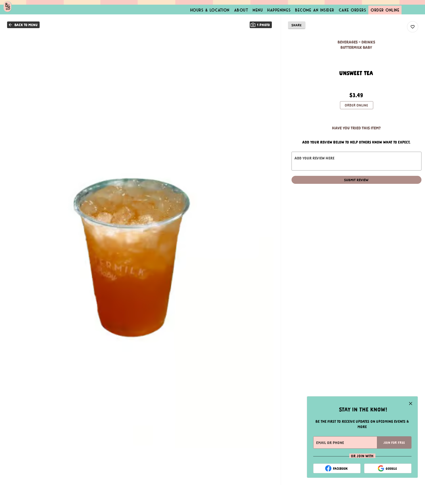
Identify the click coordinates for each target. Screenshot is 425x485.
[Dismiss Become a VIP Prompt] (410, 403)
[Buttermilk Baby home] (23, 6)
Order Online (385, 10)
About (241, 10)
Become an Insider (314, 10)
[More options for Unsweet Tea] (412, 26)
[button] (23, 24)
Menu (258, 10)
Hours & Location (210, 10)
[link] (356, 105)
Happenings (279, 10)
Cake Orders (352, 10)
